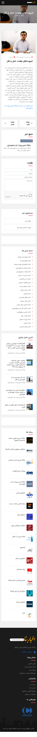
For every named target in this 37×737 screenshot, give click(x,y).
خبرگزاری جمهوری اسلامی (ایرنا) (15, 449)
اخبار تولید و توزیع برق (24, 271)
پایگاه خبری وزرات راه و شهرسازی (16, 353)
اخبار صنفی (27, 323)
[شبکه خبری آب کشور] (30, 538)
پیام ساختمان (21, 569)
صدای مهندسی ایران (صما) (16, 580)
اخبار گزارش (27, 294)
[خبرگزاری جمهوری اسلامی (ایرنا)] (30, 451)
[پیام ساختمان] (30, 571)
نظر (11, 57)
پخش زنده (32, 670)
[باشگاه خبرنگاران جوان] (30, 527)
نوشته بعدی (12, 123)
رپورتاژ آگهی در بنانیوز (29, 691)
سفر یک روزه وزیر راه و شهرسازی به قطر (18, 378)
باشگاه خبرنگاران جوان (18, 525)
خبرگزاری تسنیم (20, 558)
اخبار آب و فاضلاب (25, 279)
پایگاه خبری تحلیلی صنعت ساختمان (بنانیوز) (16, 439)
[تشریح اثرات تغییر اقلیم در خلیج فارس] (30, 407)
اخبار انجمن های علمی (24, 305)
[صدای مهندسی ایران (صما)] (30, 582)
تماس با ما (32, 688)
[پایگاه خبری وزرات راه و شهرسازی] (30, 484)
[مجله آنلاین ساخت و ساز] (30, 506)
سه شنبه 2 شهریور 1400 (23, 57)
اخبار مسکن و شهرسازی (23, 268)
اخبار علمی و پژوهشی (24, 312)
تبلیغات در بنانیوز (30, 694)
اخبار (16, 15)
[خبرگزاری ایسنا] (30, 604)
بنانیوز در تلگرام (27, 652)
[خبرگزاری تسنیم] (30, 560)
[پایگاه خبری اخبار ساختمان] (30, 462)
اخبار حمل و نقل (26, 290)
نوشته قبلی (28, 123)
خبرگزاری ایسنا (20, 602)
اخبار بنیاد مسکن (25, 301)
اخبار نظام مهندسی (25, 297)
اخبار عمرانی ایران (30, 667)
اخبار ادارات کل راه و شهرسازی (21, 308)
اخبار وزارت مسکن (25, 319)
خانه (22, 15)
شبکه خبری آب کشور (18, 536)
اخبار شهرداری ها (25, 260)
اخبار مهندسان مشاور (24, 257)
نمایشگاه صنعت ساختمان (28, 673)
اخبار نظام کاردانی (25, 327)
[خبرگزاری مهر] (30, 517)
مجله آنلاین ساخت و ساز (17, 504)
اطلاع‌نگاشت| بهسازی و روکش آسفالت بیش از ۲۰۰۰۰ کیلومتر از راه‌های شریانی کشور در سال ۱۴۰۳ (15, 346)
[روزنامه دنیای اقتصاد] (30, 473)
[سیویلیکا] (27, 711)
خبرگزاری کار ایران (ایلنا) (17, 591)
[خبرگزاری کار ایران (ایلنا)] (30, 593)
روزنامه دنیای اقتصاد (19, 471)
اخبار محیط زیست (25, 286)
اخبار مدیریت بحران (24, 275)
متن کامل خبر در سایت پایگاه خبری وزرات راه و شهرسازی (19, 107)
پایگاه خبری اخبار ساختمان (16, 460)
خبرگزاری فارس (20, 493)
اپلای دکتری (32, 663)
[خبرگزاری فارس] (30, 495)
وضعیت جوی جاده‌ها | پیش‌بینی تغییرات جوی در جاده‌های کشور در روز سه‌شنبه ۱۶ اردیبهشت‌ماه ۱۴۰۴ (16, 363)
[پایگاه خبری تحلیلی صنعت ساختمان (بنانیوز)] (30, 440)
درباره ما (33, 685)
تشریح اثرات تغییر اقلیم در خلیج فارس (15, 406)
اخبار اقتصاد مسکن (25, 282)
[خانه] (30, 615)
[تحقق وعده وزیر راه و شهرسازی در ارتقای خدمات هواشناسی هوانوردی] (30, 392)
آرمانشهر (22, 547)
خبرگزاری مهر (21, 515)
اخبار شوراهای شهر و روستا (22, 264)
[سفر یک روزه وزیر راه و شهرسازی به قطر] (30, 379)
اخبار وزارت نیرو (26, 316)
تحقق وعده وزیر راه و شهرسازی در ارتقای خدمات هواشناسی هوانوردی (15, 392)
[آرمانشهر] (30, 549)
